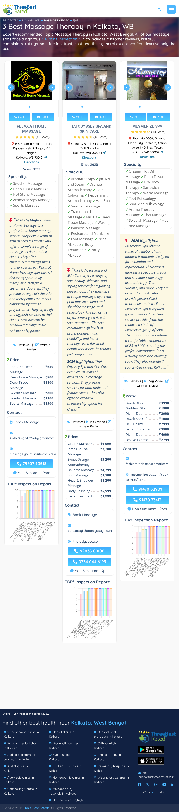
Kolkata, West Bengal (98, 722)
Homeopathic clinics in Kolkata (66, 779)
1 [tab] (29, 107)
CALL (21, 117)
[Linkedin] (172, 784)
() (43, 137)
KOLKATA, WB (31, 20)
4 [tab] (92, 107)
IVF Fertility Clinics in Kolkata (65, 768)
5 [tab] (96, 107)
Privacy (144, 792)
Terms (159, 792)
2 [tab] (33, 107)
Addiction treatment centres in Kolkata (19, 757)
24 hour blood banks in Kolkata (21, 734)
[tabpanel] (32, 89)
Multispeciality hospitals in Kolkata (62, 791)
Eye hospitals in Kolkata (61, 757)
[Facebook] (139, 784)
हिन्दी (75, 20)
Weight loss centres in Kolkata (111, 779)
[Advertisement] (89, 678)
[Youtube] (164, 784)
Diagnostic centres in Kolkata (65, 745)
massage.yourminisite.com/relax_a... (37, 454)
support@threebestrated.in (157, 777)
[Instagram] (155, 784)
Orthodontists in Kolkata (107, 745)
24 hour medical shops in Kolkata (21, 745)
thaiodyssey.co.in (87, 541)
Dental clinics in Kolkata (61, 734)
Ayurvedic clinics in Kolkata (19, 779)
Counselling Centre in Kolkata (20, 791)
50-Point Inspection (59, 39)
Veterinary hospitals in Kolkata (111, 768)
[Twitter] (147, 784)
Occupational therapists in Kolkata (108, 734)
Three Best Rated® (36, 808)
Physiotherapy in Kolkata (107, 757)
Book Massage (27, 422)
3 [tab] (89, 107)
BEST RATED (10, 20)
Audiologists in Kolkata (16, 768)
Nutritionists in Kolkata (68, 800)
